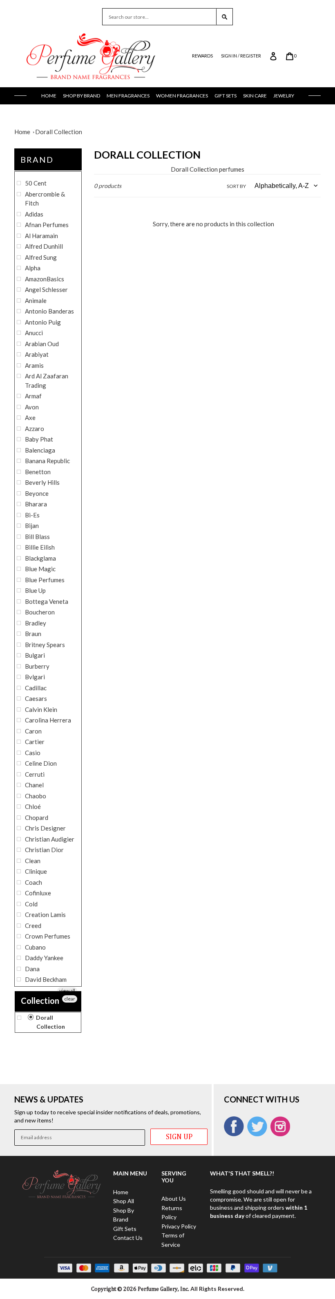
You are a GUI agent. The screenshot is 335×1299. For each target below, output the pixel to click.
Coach (33, 882)
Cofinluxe (38, 893)
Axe (30, 417)
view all (67, 991)
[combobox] (159, 17)
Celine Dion (41, 763)
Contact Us (128, 1237)
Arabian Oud (42, 343)
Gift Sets (225, 96)
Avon (32, 407)
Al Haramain (41, 235)
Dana (32, 968)
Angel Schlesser (46, 289)
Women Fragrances (182, 96)
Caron (33, 731)
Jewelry (283, 96)
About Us (173, 1198)
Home (48, 96)
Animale (36, 300)
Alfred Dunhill (44, 246)
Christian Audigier (49, 839)
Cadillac (36, 687)
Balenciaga (40, 450)
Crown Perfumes (47, 936)
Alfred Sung (41, 257)
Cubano (35, 947)
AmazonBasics (44, 279)
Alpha (32, 268)
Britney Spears (45, 644)
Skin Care (255, 96)
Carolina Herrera (48, 720)
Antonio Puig (43, 322)
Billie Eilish (40, 547)
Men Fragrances (128, 96)
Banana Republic (47, 460)
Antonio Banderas (49, 311)
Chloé (33, 806)
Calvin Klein (41, 709)
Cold (31, 904)
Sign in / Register (241, 55)
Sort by (236, 186)
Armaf (33, 396)
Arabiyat (37, 354)
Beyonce (37, 493)
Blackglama (40, 558)
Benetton (38, 471)
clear (69, 999)
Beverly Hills (42, 482)
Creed (33, 925)
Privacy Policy (178, 1226)
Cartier (35, 741)
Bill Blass (37, 536)
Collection (40, 1000)
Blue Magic (40, 568)
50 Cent (36, 183)
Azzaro (34, 428)
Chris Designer (45, 828)
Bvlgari (35, 676)
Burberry (37, 666)
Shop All (123, 1200)
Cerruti (35, 774)
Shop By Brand (81, 96)
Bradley (35, 623)
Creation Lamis (45, 914)
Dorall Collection (58, 131)
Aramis (34, 365)
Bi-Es (32, 515)
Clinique (36, 871)
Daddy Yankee (44, 957)
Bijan (32, 525)
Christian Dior (44, 849)
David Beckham (46, 979)
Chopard (36, 817)
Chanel (34, 785)
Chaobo (35, 796)
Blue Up (35, 590)
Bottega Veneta (46, 601)
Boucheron (40, 612)
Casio (32, 752)
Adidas (34, 214)
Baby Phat (39, 439)
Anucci (34, 332)
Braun (33, 633)
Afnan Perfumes (47, 224)
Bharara (36, 504)
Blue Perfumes (45, 579)
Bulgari (35, 655)
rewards (202, 55)
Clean (32, 860)
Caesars (36, 698)
